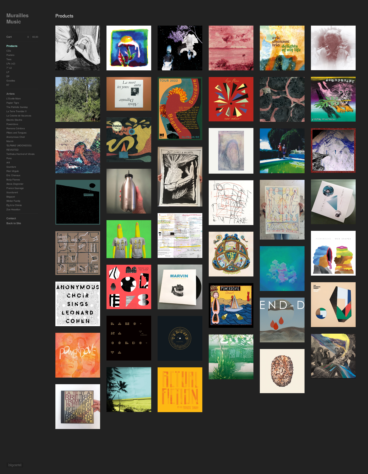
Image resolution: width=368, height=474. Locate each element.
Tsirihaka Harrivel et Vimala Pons (20, 156)
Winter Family (13, 200)
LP (7, 72)
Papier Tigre (12, 102)
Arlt (8, 162)
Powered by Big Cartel (14, 465)
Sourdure (11, 166)
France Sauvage (15, 188)
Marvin (9, 141)
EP (7, 76)
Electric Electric (14, 119)
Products (11, 46)
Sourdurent (12, 192)
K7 (7, 84)
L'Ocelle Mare (13, 98)
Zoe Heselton (13, 209)
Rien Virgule (12, 171)
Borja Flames (13, 179)
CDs (8, 50)
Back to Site (13, 223)
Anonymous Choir (15, 136)
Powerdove (12, 124)
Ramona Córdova (15, 128)
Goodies (10, 80)
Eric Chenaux (13, 175)
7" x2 (9, 67)
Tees (9, 59)
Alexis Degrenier (14, 183)
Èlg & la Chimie (14, 205)
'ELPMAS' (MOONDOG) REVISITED (19, 147)
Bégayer (10, 196)
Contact (11, 218)
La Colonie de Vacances (18, 115)
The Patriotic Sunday (17, 107)
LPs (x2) (10, 63)
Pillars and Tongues (16, 132)
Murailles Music (17, 18)
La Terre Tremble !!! (16, 111)
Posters (10, 55)
